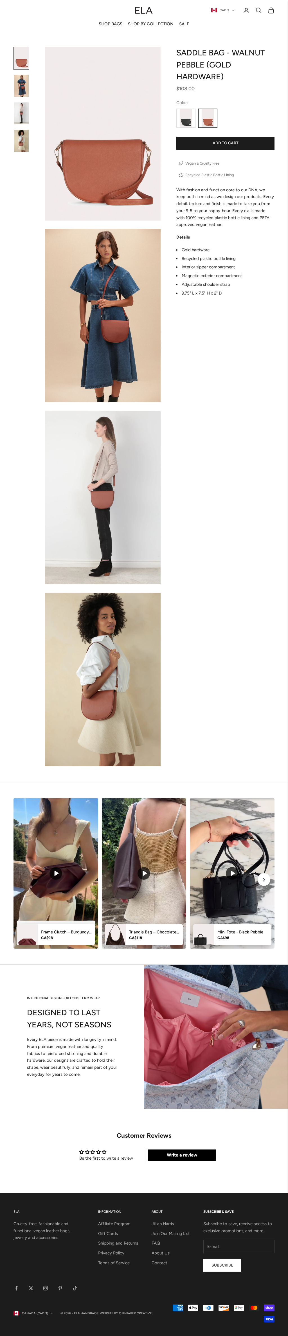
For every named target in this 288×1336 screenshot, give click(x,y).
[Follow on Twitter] (31, 1288)
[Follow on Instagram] (45, 1288)
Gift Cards (108, 1233)
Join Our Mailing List (171, 1233)
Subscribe (222, 1265)
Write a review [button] (182, 1155)
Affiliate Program (114, 1223)
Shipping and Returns (118, 1243)
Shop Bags (110, 23)
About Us (161, 1253)
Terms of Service (114, 1262)
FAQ (156, 1243)
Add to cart (225, 143)
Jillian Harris (163, 1223)
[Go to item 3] (21, 113)
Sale (184, 23)
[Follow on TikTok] (75, 1288)
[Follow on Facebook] (16, 1288)
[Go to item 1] (21, 58)
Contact (159, 1262)
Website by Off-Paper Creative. (126, 1313)
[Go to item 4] (21, 140)
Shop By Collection (151, 23)
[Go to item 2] (21, 85)
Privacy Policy (111, 1253)
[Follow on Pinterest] (60, 1288)
